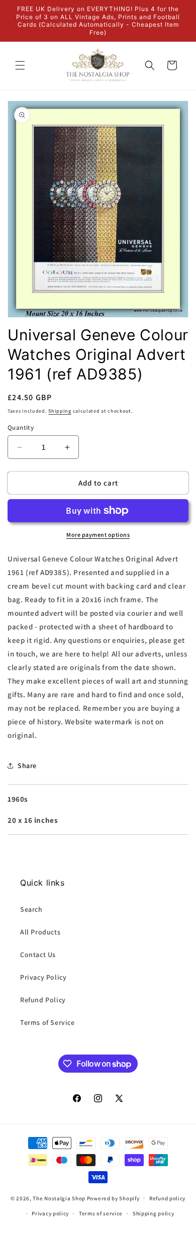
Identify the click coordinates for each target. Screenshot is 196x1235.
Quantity (21, 427)
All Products (40, 931)
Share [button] (27, 765)
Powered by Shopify (113, 1197)
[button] (20, 65)
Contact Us (38, 954)
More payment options (98, 534)
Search (31, 909)
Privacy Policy (43, 977)
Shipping (59, 411)
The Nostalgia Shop (59, 1197)
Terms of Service (47, 1022)
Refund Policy (43, 999)
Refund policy (167, 1198)
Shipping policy (153, 1213)
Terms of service (101, 1213)
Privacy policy (50, 1213)
